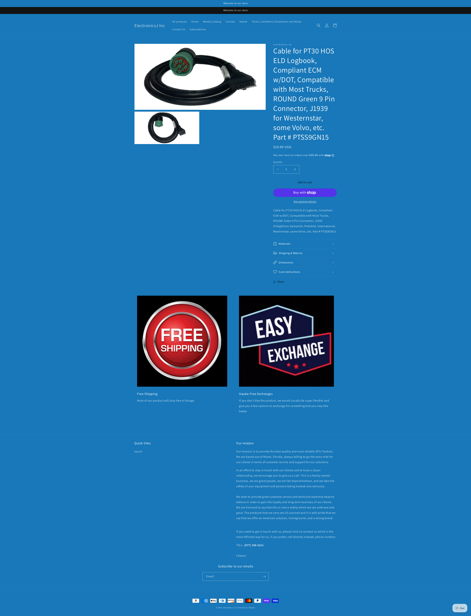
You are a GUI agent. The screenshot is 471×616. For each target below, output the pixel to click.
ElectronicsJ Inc (230, 607)
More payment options (305, 201)
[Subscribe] (264, 576)
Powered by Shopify (246, 607)
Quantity (277, 162)
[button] (319, 25)
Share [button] (280, 281)
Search (138, 451)
